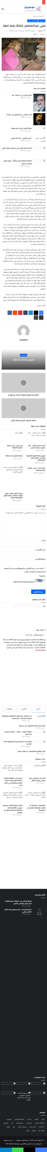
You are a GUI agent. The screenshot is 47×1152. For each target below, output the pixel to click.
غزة (12, 1123)
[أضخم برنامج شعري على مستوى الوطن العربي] (39, 152)
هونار (27, 1130)
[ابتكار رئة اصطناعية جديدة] (38, 1086)
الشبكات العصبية (39, 1123)
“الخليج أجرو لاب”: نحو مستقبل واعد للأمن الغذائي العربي (18, 910)
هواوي (33, 1130)
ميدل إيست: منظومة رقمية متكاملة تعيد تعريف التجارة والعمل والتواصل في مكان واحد (13, 782)
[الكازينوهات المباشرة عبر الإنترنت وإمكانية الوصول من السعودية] (35, 797)
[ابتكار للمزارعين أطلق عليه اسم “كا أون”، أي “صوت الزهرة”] (9, 1099)
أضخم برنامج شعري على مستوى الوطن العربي (17, 148)
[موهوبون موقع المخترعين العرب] (33, 9)
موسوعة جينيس (22, 1127)
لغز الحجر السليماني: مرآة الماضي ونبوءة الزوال (37, 779)
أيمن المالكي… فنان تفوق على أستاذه (19, 114)
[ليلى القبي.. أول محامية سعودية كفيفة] (12, 438)
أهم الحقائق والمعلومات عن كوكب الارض (31, 751)
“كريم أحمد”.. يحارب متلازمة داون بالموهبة (36, 469)
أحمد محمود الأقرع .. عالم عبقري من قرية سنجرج (36, 446)
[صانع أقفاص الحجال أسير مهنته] (39, 131)
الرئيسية (41, 16)
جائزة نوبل (29, 1123)
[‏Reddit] (15, 313)
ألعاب (42, 1119)
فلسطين (5, 1123)
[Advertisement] (23, 678)
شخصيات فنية (32, 21)
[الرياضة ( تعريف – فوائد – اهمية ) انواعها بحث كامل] (39, 735)
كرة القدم (41, 1127)
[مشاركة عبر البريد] (41, 317)
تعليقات (9, 709)
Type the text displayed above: (23, 582)
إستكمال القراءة (40, 650)
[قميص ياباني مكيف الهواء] (38, 1097)
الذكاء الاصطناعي (19, 1119)
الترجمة (29, 1119)
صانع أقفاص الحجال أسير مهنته (21, 128)
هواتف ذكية (41, 1130)
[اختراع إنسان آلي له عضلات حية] (39, 102)
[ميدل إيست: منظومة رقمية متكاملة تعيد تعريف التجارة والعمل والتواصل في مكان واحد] (12, 770)
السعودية (9, 1119)
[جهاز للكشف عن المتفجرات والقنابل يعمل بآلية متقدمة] (23, 1086)
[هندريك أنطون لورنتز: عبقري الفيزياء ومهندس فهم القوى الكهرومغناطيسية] (12, 478)
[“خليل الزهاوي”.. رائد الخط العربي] (39, 141)
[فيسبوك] (41, 313)
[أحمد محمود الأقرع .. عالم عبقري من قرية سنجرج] (34, 438)
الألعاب (36, 1119)
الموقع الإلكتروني (40, 559)
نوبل (14, 1127)
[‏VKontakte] (10, 313)
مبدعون (35, 16)
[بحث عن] (44, 9)
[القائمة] (3, 9)
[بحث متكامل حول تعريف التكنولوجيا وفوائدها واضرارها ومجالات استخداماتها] (39, 719)
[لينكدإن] (31, 313)
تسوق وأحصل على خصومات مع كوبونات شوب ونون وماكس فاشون (18, 902)
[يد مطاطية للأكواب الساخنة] (9, 1086)
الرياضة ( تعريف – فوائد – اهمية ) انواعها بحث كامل (18, 733)
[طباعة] (36, 317)
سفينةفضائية (19, 1123)
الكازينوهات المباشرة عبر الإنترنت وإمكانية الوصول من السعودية (36, 808)
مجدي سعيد (33, 1127)
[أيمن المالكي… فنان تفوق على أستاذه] (39, 119)
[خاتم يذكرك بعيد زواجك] (23, 1097)
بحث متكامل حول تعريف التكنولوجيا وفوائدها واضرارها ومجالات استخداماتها (17, 717)
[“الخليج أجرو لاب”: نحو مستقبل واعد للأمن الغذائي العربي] (39, 990)
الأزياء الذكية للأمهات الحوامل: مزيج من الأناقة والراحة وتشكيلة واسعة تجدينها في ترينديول (12, 809)
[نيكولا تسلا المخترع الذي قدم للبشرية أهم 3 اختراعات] (39, 744)
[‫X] (36, 313)
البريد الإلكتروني (40, 550)
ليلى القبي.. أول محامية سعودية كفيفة (15, 446)
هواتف (8, 1127)
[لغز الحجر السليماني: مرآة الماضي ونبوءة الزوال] (35, 770)
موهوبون (40, 30)
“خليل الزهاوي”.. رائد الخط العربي (21, 138)
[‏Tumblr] (25, 313)
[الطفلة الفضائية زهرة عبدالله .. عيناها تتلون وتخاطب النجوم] (39, 165)
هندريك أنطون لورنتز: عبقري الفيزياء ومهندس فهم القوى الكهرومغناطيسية (13, 495)
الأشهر (38, 709)
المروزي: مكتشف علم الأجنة (23, 359)
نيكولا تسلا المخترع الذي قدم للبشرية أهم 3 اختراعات (17, 742)
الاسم (43, 540)
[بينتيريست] (20, 313)
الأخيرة (24, 709)
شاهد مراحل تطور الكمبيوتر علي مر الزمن (32, 725)
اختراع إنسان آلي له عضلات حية (22, 95)
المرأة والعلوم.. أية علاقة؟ (14, 455)
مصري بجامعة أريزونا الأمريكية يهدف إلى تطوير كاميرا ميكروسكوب (35, 457)
